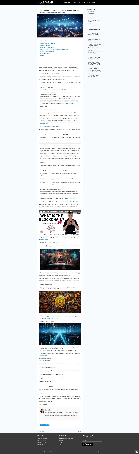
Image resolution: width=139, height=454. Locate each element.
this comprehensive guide (47, 84)
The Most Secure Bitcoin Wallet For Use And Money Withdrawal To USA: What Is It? (94, 72)
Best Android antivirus (41, 442)
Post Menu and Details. (43, 40)
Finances (83, 2)
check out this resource (61, 160)
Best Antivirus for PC (41, 444)
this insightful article (44, 123)
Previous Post (40, 431)
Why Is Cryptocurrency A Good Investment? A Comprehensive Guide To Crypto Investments (93, 34)
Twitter (60, 442)
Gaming (88, 2)
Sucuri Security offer (92, 18)
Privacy (96, 451)
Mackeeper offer (91, 13)
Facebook (61, 440)
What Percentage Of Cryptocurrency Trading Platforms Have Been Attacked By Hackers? (94, 54)
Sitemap (100, 451)
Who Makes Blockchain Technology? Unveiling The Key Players (94, 39)
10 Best (93, 2)
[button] (100, 2)
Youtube (61, 444)
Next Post (80, 431)
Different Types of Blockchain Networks (47, 47)
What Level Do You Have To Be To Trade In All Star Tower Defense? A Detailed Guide (94, 58)
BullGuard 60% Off (91, 11)
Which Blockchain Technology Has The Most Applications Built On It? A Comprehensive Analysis (94, 44)
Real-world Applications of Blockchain (47, 51)
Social (79, 2)
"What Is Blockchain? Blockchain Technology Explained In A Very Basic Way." (54, 49)
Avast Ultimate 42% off (92, 15)
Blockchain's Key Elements (45, 45)
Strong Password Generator (42, 438)
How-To (74, 2)
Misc (97, 2)
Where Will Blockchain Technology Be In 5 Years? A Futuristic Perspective (94, 49)
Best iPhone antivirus (41, 440)
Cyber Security (67, 2)
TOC (94, 451)
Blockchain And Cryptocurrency (45, 12)
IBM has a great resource (69, 103)
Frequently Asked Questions (45, 53)
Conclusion (42, 55)
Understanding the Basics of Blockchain (47, 43)
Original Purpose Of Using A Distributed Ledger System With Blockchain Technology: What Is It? (94, 63)
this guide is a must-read (71, 198)
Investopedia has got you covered (51, 318)
